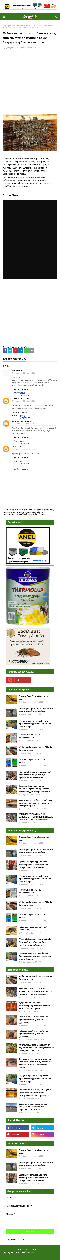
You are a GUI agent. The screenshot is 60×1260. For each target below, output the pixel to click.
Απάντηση (16, 389)
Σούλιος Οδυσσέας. (20, 399)
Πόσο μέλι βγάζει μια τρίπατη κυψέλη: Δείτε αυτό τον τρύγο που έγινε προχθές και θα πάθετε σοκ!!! (36, 775)
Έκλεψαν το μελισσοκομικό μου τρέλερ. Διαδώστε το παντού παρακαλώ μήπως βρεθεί (33, 1107)
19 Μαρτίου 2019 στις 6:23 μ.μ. (25, 373)
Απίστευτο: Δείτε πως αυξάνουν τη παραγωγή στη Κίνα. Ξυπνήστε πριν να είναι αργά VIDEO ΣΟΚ (36, 1048)
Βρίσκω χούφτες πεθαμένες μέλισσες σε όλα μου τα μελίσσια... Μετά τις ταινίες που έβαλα (35, 803)
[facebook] (17, 1127)
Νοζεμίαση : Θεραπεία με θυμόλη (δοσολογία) (33, 928)
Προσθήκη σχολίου (21, 469)
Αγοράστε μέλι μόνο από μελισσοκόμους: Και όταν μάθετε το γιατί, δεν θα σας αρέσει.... (34, 1006)
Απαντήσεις (19, 393)
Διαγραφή (25, 389)
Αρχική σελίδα (9, 26)
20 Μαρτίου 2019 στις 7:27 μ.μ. (25, 424)
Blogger (49, 1256)
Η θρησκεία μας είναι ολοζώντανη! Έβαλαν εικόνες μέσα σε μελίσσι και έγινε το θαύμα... (35, 724)
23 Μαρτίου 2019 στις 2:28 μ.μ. (25, 449)
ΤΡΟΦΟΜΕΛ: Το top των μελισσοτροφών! (30, 736)
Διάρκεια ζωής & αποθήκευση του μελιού (34, 697)
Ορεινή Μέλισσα (12, 48)
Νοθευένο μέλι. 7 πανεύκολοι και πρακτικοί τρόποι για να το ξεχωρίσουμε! (33, 1020)
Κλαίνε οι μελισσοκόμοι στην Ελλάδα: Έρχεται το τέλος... (35, 748)
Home (20, 1250)
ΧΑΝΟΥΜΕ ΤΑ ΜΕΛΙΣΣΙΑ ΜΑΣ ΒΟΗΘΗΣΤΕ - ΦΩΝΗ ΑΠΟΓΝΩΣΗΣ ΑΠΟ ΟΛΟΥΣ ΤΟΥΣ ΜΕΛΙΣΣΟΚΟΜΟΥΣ (36, 817)
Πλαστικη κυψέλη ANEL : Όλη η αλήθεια (33, 761)
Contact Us (37, 1250)
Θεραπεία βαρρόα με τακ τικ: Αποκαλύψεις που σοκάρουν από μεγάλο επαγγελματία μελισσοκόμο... (35, 789)
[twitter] (42, 1127)
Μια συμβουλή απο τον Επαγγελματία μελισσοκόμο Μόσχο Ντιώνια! (36, 710)
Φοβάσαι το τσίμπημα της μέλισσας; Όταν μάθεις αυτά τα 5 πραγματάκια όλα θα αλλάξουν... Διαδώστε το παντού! (35, 1063)
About (28, 1250)
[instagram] (42, 1134)
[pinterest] (17, 1134)
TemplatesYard (29, 1256)
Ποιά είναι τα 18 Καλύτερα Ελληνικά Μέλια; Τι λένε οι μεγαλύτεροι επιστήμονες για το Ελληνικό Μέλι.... (35, 1093)
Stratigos (17, 447)
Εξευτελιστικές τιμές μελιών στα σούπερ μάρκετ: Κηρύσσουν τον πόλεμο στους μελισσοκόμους (33, 865)
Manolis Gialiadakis (22, 421)
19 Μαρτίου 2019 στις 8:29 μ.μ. (25, 401)
